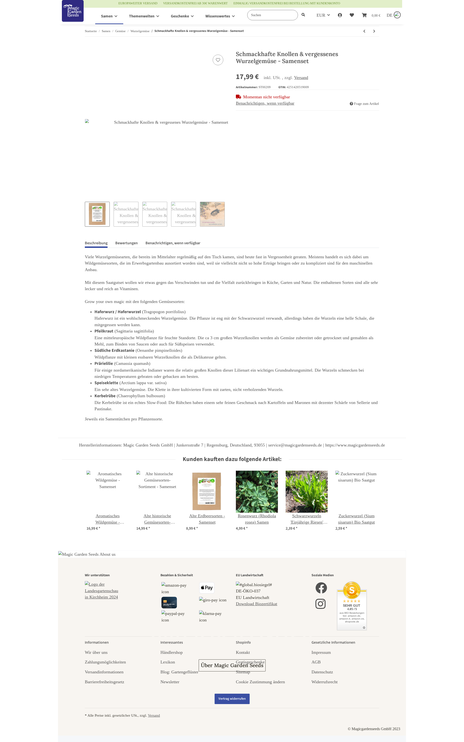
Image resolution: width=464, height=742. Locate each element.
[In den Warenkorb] (89, 48)
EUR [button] (321, 15)
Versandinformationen (104, 672)
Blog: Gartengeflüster (179, 672)
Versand (301, 77)
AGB (316, 662)
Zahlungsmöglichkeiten (105, 662)
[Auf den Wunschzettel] (218, 60)
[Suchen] (303, 15)
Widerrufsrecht (325, 681)
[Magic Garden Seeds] (73, 16)
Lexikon (167, 662)
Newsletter (169, 681)
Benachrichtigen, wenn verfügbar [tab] (172, 243)
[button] (340, 15)
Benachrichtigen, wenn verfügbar (265, 103)
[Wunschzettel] (352, 15)
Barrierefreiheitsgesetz (104, 681)
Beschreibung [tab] (96, 243)
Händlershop (171, 652)
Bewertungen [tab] (126, 243)
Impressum (321, 652)
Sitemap (243, 672)
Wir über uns (96, 652)
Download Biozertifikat (256, 603)
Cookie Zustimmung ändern (260, 681)
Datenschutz (322, 672)
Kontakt (243, 652)
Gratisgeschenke (250, 662)
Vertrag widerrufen (232, 698)
